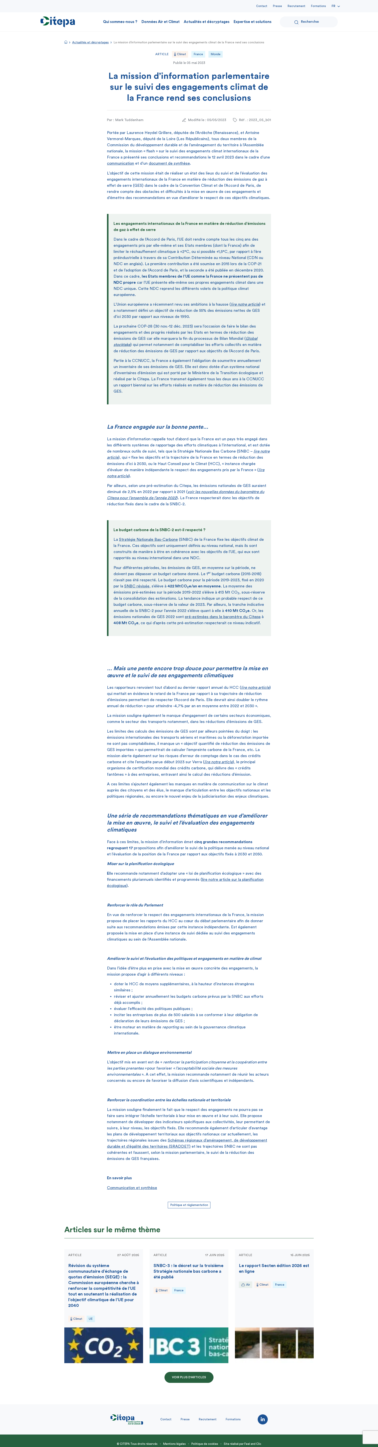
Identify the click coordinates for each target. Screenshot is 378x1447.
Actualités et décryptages (206, 22)
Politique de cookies (204, 1443)
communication (120, 163)
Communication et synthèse (132, 1188)
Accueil (65, 42)
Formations (318, 6)
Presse (277, 6)
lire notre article (245, 304)
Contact (261, 6)
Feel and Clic (252, 1443)
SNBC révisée (136, 586)
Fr (333, 6)
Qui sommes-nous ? (120, 22)
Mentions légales (174, 1443)
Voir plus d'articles (189, 1377)
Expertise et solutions (252, 22)
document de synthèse (169, 163)
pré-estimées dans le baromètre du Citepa (223, 617)
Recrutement (296, 6)
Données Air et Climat (161, 22)
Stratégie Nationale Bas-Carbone (148, 539)
